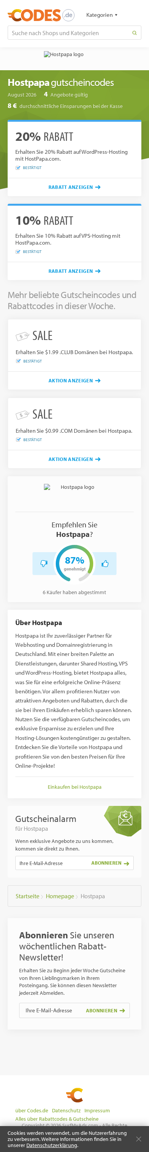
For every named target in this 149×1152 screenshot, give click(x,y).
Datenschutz (66, 1110)
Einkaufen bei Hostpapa (75, 786)
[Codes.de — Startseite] (41, 15)
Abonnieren (106, 863)
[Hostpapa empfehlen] (105, 563)
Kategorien (99, 14)
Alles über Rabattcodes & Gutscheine (57, 1119)
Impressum (97, 1110)
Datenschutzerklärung (51, 1145)
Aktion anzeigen (71, 380)
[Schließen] (138, 1139)
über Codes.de (31, 1110)
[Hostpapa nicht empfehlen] (44, 563)
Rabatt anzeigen (71, 187)
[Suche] (134, 32)
